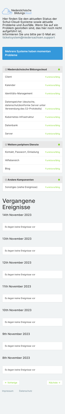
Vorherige (11, 382)
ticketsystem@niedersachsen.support (29, 37)
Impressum (7, 391)
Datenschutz (25, 391)
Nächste (54, 382)
